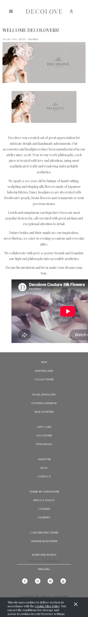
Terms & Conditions (44, 491)
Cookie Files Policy (47, 606)
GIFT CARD (44, 427)
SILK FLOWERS (44, 411)
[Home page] (44, 11)
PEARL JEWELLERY (44, 394)
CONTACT (44, 476)
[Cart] (82, 14)
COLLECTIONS (44, 379)
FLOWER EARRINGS (44, 403)
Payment (44, 517)
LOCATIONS (44, 435)
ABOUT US (44, 459)
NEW (44, 362)
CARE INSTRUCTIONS (44, 532)
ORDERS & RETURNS (44, 541)
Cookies (44, 508)
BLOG (22, 39)
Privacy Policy (44, 500)
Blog (44, 467)
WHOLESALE (44, 444)
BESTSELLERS (44, 370)
